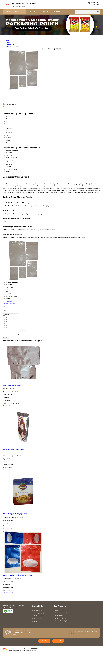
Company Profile (44, 11)
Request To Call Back (9, 303)
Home (7, 40)
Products (8, 42)
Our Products (12, 12)
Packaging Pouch (59, 610)
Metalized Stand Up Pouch (12, 385)
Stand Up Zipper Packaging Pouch (15, 514)
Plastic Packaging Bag (60, 618)
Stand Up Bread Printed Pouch (13, 449)
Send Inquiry (46, 641)
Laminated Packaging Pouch (62, 621)
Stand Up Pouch (10, 44)
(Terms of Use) (34, 648)
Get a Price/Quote (8, 405)
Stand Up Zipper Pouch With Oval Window (17, 575)
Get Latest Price (9, 301)
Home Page (31, 11)
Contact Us (56, 11)
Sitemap (38, 621)
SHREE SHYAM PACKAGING (24, 4)
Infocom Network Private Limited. (29, 650)
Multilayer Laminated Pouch (62, 613)
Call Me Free (59, 641)
